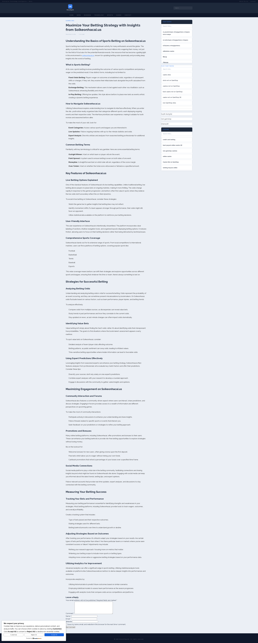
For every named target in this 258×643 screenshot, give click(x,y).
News (79, 15)
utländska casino (168, 51)
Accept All (54, 635)
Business (87, 15)
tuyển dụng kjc (166, 114)
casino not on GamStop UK (172, 97)
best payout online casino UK (172, 145)
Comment (70, 613)
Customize (13, 635)
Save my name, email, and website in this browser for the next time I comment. (96, 624)
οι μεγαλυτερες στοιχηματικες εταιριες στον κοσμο (176, 33)
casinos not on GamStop (171, 86)
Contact (253, 1)
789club (165, 62)
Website (69, 622)
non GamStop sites (169, 103)
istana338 (165, 124)
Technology (99, 15)
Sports (110, 15)
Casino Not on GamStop (171, 162)
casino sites (167, 75)
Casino (118, 15)
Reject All (34, 635)
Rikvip (165, 57)
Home (72, 15)
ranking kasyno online (170, 167)
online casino (167, 156)
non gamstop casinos (170, 151)
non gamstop (166, 119)
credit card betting (169, 139)
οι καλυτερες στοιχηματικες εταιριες (175, 40)
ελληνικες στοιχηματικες (171, 45)
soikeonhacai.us (88, 55)
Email (68, 619)
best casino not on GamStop (173, 92)
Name (68, 616)
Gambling (70, 20)
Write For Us (243, 1)
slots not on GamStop (170, 80)
